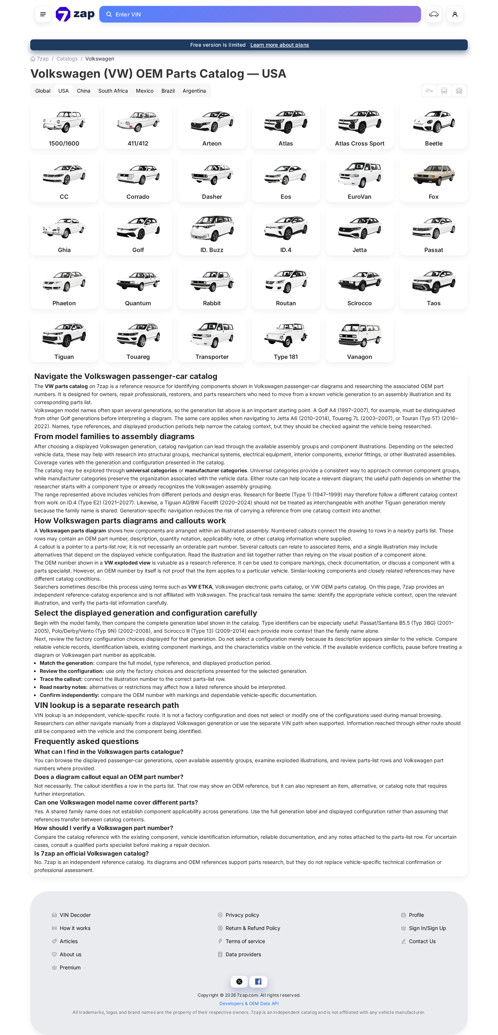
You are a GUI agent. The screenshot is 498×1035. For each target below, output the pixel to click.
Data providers (243, 954)
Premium (70, 967)
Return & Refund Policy (253, 928)
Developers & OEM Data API (249, 1003)
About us (70, 954)
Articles (69, 941)
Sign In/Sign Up (427, 928)
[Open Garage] (433, 14)
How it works (75, 928)
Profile (416, 915)
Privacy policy (242, 915)
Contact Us (422, 941)
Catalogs (67, 58)
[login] (455, 14)
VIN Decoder (75, 915)
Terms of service (245, 941)
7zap (42, 58)
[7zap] (75, 14)
